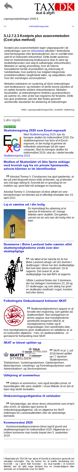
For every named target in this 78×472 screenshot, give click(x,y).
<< (5, 26)
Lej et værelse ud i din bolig (24, 204)
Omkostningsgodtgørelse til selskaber (32, 396)
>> (73, 26)
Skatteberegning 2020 (42, 134)
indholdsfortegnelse (39, 26)
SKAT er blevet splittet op (22, 342)
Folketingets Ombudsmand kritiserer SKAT (35, 300)
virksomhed (37, 50)
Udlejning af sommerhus (22, 375)
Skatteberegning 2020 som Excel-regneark (35, 130)
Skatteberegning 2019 (17, 155)
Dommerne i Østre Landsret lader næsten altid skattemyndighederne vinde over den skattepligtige (38, 247)
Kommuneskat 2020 (18, 422)
